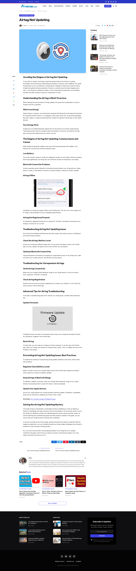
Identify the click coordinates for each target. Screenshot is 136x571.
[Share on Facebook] (102, 25)
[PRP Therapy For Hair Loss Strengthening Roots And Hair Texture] (94, 37)
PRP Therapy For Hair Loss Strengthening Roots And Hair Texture (107, 36)
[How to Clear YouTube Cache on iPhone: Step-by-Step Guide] (52, 481)
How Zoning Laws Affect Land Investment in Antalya (71, 530)
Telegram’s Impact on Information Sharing (72, 522)
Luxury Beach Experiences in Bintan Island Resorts (36, 530)
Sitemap (37, 1)
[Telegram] (13, 96)
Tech (86, 6)
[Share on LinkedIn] (110, 25)
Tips (92, 6)
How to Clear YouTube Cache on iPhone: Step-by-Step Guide (52, 492)
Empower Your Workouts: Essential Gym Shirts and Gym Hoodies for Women (106, 46)
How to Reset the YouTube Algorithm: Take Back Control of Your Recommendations (29, 493)
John (25, 25)
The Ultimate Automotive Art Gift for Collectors (38, 522)
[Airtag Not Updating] (52, 51)
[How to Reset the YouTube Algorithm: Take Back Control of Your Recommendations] (29, 481)
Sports (81, 6)
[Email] (13, 104)
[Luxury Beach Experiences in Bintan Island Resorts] (23, 532)
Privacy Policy (22, 1)
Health (75, 6)
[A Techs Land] (29, 6)
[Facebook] (13, 80)
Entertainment (58, 6)
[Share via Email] (112, 25)
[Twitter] (13, 84)
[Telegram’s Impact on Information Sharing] (57, 524)
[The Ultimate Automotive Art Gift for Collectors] (23, 524)
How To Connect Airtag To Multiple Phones (67, 450)
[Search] (116, 6)
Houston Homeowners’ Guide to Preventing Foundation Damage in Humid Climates (108, 69)
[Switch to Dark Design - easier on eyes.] (113, 6)
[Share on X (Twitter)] (105, 25)
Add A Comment (52, 503)
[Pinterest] (13, 92)
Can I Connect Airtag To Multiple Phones (42, 399)
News (50, 6)
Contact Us (30, 1)
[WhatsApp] (13, 100)
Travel (97, 6)
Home (44, 6)
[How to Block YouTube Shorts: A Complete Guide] (75, 481)
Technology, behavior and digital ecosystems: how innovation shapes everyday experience (107, 57)
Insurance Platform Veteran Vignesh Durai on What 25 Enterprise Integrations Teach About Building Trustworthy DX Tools (37, 539)
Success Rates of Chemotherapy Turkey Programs (72, 539)
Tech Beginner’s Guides (27, 15)
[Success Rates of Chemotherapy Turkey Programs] (57, 540)
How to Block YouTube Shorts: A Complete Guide (75, 492)
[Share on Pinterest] (107, 25)
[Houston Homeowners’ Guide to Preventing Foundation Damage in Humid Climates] (94, 69)
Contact (107, 6)
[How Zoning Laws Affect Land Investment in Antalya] (57, 532)
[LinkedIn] (13, 88)
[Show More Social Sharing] (115, 25)
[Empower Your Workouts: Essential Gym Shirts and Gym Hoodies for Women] (94, 47)
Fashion (68, 6)
